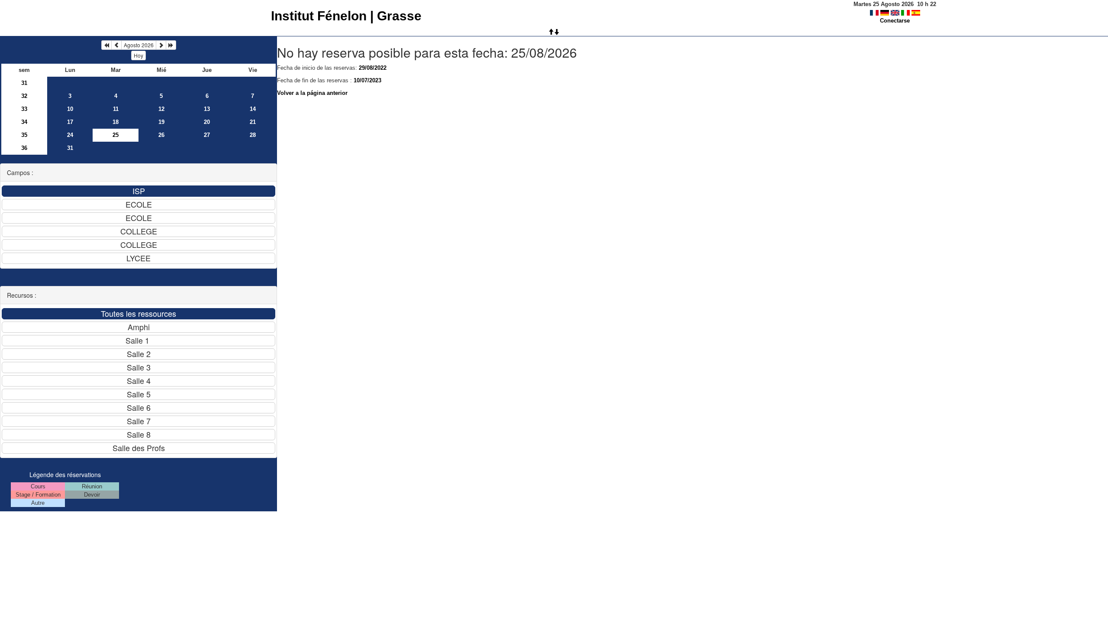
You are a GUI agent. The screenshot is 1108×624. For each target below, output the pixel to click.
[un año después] (171, 45)
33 (24, 109)
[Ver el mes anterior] (116, 45)
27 (207, 135)
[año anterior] (106, 45)
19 (161, 122)
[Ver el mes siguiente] (161, 45)
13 (207, 109)
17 (70, 122)
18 (116, 122)
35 (24, 135)
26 (161, 135)
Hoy (138, 55)
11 (116, 109)
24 (70, 135)
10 (70, 109)
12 (161, 109)
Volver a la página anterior (312, 93)
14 (253, 109)
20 (207, 122)
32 (24, 96)
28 (253, 135)
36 (24, 148)
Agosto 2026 (139, 45)
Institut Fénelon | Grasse (346, 16)
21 (253, 122)
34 (24, 122)
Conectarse (895, 20)
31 (24, 83)
